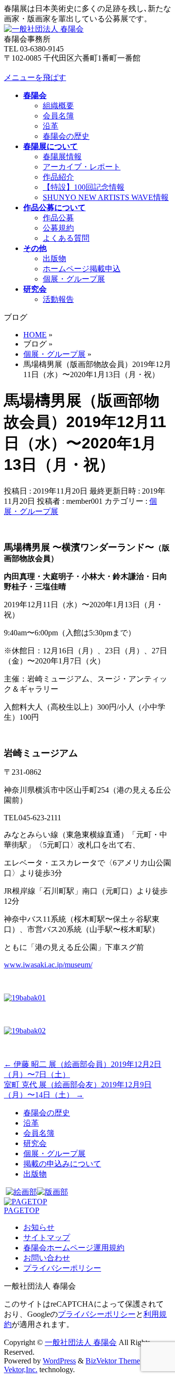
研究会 (35, 1143)
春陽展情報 (62, 156)
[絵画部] (21, 1192)
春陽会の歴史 (66, 136)
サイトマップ (46, 1237)
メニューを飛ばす (35, 77)
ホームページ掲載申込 (82, 269)
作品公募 (58, 218)
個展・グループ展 (74, 279)
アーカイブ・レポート (82, 167)
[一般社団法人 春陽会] (44, 29)
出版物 (54, 258)
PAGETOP (21, 1210)
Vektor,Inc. (20, 1369)
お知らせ (38, 1227)
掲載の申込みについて (62, 1164)
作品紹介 (58, 177)
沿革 (50, 126)
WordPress (59, 1361)
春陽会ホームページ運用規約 (73, 1248)
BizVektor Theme (113, 1361)
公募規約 (58, 228)
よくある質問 (66, 238)
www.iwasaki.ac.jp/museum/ (48, 965)
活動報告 (58, 299)
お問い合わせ (46, 1258)
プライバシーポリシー (62, 1268)
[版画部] (52, 1192)
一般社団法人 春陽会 (81, 1342)
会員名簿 (58, 116)
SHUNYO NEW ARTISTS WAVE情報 (106, 197)
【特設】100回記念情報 (83, 187)
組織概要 (58, 105)
